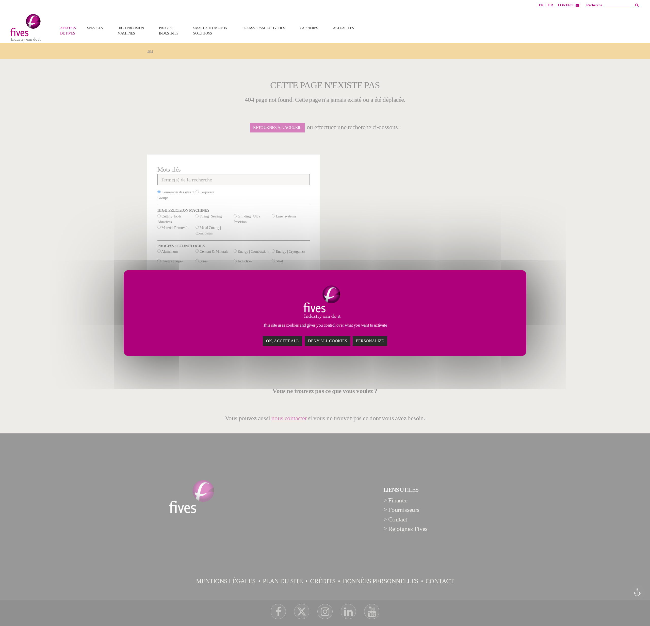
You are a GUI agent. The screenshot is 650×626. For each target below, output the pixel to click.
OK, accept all (282, 341)
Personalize (370, 341)
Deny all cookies (327, 341)
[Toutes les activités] (370, 36)
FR (550, 5)
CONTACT (566, 5)
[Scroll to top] (635, 611)
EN (541, 5)
